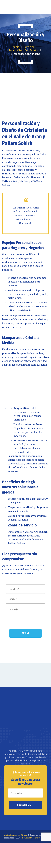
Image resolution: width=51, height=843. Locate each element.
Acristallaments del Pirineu (15, 835)
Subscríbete (24, 805)
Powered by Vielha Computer (34, 838)
